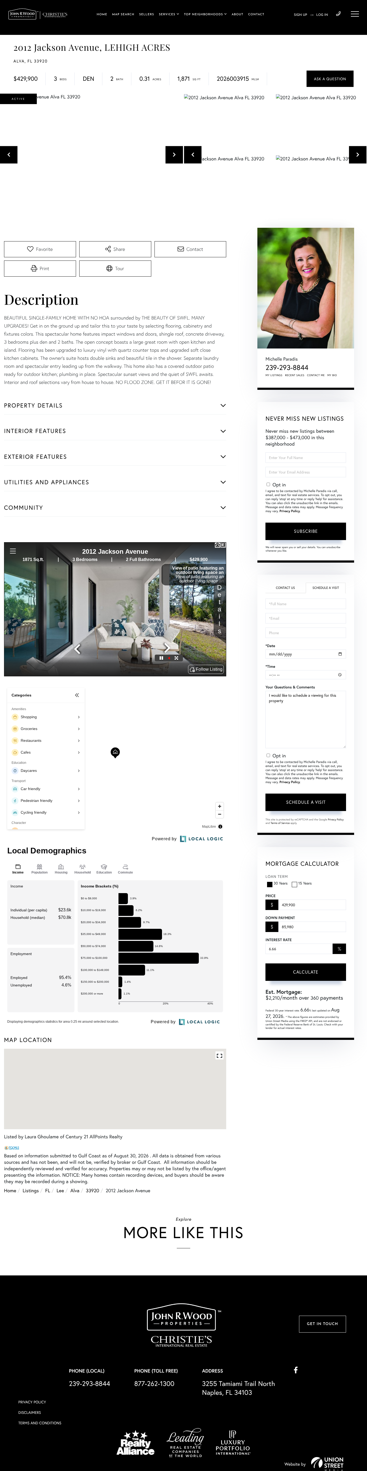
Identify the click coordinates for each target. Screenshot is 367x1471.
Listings (31, 1190)
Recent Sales (294, 375)
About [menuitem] (237, 14)
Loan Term (276, 876)
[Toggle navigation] (355, 14)
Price (270, 895)
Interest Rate (278, 939)
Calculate (305, 972)
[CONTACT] (330, 79)
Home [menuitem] (102, 14)
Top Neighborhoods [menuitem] (203, 14)
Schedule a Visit (325, 588)
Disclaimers (29, 1412)
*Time (270, 666)
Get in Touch (322, 1324)
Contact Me (316, 375)
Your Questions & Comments (290, 687)
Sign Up (300, 15)
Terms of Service (280, 823)
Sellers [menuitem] (146, 14)
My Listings (273, 375)
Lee (60, 1190)
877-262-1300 (154, 1383)
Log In (322, 15)
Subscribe (306, 531)
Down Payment (280, 917)
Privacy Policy (289, 511)
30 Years (280, 883)
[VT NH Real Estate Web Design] (327, 1464)
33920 (92, 1190)
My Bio (332, 375)
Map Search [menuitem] (123, 14)
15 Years (305, 883)
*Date (270, 645)
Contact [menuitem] (256, 14)
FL (47, 1190)
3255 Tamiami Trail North (238, 1388)
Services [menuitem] (167, 14)
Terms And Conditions (39, 1422)
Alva (75, 1190)
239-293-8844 (338, 14)
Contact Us (285, 588)
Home (10, 1190)
